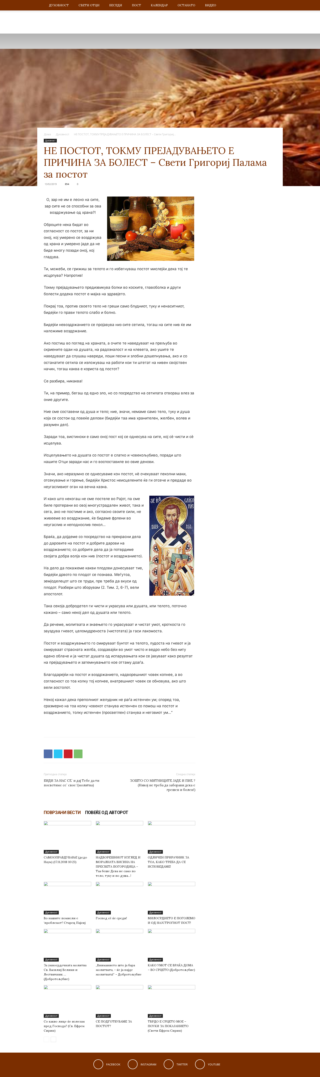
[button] (271, 5)
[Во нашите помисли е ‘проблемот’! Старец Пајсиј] (67, 898)
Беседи (115, 5)
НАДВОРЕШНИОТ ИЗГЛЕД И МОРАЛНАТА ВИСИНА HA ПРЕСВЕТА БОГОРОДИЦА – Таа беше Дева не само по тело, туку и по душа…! (118, 866)
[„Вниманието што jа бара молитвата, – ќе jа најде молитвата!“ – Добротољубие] (119, 945)
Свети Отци (89, 5)
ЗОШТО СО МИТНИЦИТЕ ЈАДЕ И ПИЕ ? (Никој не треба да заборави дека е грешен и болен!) (162, 785)
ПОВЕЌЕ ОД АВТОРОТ (106, 812)
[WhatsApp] (78, 754)
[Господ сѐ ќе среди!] (119, 898)
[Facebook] (48, 754)
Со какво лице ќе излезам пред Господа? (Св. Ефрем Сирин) (64, 1026)
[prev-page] (46, 1039)
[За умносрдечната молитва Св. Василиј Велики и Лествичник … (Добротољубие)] (67, 945)
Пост (136, 5)
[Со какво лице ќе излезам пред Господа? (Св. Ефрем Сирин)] (67, 1001)
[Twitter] (58, 754)
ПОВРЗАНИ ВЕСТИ (62, 812)
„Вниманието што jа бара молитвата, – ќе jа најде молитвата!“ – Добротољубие (118, 969)
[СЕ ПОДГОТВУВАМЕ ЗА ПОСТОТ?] (119, 1001)
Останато (186, 5)
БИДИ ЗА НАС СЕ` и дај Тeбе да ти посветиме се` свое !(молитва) (71, 782)
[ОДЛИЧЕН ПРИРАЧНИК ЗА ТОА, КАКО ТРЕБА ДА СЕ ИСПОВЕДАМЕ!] (171, 837)
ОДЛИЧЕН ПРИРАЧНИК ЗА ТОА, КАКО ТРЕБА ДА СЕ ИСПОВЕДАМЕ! (168, 861)
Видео (210, 5)
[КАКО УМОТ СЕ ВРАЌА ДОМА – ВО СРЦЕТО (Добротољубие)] (171, 945)
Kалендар (159, 5)
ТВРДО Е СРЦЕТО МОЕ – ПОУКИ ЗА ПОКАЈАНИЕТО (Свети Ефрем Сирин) (168, 1026)
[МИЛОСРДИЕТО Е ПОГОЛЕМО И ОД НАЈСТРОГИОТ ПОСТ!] (171, 898)
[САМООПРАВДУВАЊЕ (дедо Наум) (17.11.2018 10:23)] (67, 837)
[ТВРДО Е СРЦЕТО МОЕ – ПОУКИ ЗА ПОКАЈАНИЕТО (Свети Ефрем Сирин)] (171, 1001)
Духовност (59, 5)
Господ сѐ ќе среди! (111, 918)
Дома (47, 134)
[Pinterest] (68, 754)
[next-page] (53, 1039)
